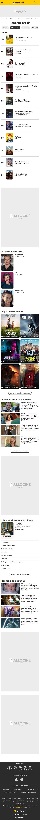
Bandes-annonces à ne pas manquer (20, 393)
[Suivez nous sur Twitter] (15, 768)
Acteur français (18, 18)
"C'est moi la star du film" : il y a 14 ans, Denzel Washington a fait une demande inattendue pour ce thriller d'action (30, 428)
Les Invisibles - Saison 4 (23, 37)
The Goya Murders (21, 125)
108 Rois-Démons (21, 174)
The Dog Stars (5, 542)
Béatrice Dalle (19, 290)
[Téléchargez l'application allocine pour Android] (23, 779)
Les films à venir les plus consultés (20, 574)
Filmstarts (5, 789)
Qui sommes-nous (11, 798)
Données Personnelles (32, 800)
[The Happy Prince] (9, 100)
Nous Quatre (19, 149)
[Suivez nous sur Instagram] (20, 768)
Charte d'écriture (17, 802)
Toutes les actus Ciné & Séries (20, 451)
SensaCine (17, 789)
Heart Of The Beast (6, 555)
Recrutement (21, 798)
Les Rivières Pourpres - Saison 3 (26, 74)
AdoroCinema (8, 792)
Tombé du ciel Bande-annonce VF (30, 362)
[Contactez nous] (30, 768)
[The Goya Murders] (9, 125)
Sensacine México (26, 792)
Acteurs (12, 18)
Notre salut (4, 552)
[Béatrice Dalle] (7, 298)
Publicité (28, 798)
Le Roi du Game (5, 568)
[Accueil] (18, 2)
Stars (7, 18)
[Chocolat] (9, 162)
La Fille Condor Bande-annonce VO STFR (10, 362)
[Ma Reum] (9, 137)
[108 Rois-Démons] (9, 174)
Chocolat (18, 162)
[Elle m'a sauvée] (9, 63)
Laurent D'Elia (26, 18)
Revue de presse (7, 802)
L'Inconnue (4, 558)
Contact (3, 798)
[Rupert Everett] (7, 262)
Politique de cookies (8, 800)
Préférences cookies (20, 800)
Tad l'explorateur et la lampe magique (12, 562)
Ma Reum (18, 137)
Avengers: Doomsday (7, 548)
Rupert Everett (19, 254)
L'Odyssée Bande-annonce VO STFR (10, 387)
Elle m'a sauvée (20, 63)
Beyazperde (30, 789)
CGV (37, 798)
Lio (16, 272)
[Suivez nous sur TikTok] (25, 768)
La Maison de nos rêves (8, 545)
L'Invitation (18, 523)
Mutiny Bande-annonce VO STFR (29, 336)
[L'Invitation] (7, 530)
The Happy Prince (21, 100)
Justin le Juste (5, 565)
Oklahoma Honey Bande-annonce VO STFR (10, 336)
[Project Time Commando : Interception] (9, 113)
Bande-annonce (19, 529)
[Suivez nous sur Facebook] (9, 768)
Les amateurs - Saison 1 (23, 50)
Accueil (3, 18)
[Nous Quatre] (9, 150)
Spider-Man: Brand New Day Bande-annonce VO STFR (30, 387)
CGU (33, 798)
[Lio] (7, 280)
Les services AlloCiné (28, 802)
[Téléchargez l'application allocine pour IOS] (17, 779)
